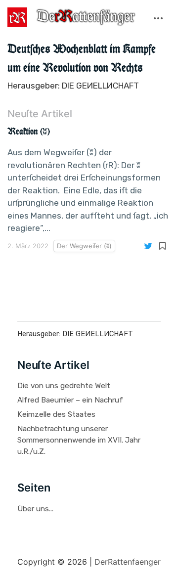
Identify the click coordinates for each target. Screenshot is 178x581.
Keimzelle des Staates (56, 414)
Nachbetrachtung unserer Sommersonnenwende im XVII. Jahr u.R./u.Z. (78, 440)
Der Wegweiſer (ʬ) (84, 246)
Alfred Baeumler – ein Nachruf (70, 400)
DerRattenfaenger (127, 562)
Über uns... (35, 508)
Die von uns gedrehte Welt (63, 385)
